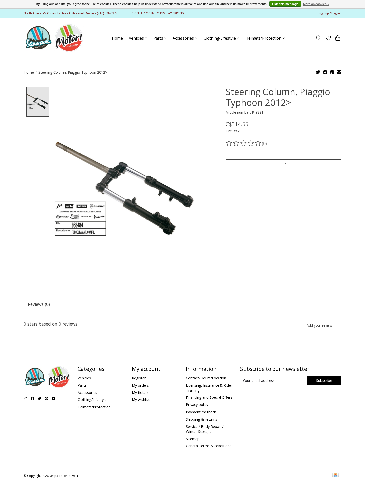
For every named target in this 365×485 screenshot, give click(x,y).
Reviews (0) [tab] (39, 304)
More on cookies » (316, 4)
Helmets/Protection (94, 406)
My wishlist (141, 399)
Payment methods (201, 411)
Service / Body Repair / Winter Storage (204, 429)
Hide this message (285, 4)
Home (117, 38)
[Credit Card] (335, 475)
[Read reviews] (244, 143)
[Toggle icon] (318, 38)
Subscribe (324, 380)
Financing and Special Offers (209, 397)
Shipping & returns (201, 419)
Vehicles (84, 377)
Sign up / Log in (329, 13)
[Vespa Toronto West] (54, 38)
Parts (82, 385)
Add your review (319, 325)
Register (139, 377)
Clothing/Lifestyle (92, 399)
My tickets (140, 392)
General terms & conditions (208, 445)
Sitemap (193, 438)
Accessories (87, 392)
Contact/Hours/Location (206, 377)
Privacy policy (197, 404)
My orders (140, 385)
